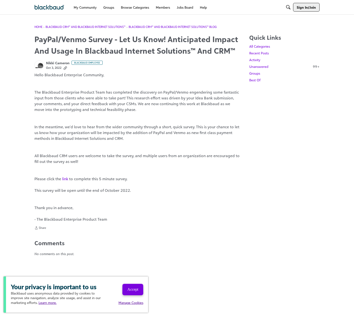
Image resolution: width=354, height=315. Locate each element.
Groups (254, 73)
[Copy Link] (65, 68)
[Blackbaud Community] (49, 7)
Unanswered (284, 66)
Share (40, 228)
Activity (254, 60)
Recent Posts (259, 53)
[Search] (288, 7)
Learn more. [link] (48, 303)
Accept (132, 289)
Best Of (255, 80)
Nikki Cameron (58, 63)
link (65, 178)
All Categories (259, 46)
